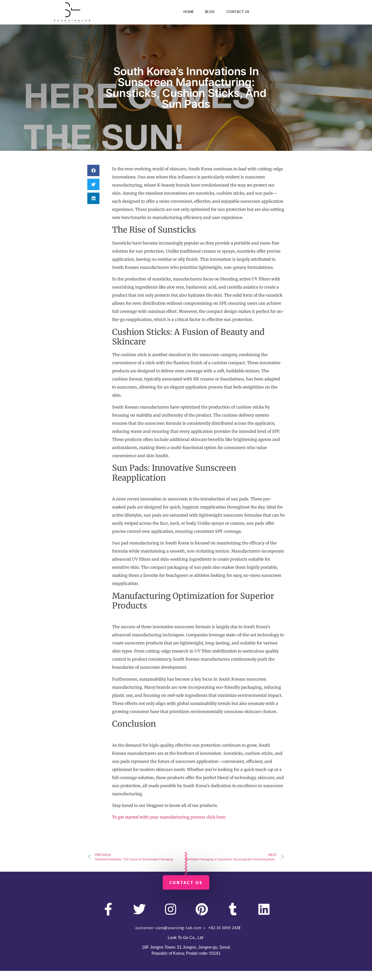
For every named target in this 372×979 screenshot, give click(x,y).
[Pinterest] (201, 909)
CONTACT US (237, 11)
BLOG (210, 11)
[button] (93, 170)
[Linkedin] (264, 909)
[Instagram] (170, 909)
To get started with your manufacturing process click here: (169, 817)
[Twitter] (139, 909)
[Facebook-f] (108, 909)
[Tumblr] (232, 909)
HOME (188, 11)
